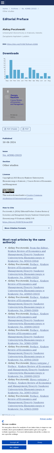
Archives (14, 9)
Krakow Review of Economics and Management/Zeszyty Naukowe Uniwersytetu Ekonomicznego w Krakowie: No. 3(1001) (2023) (28, 320)
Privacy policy (46, 419)
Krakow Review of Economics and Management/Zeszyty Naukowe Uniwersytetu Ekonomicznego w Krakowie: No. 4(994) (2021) (28, 353)
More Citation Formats (15, 228)
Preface (34, 264)
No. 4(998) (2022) (29, 9)
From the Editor (39, 247)
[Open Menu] (2, 2)
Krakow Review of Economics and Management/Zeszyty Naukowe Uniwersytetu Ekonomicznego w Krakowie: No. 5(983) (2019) (28, 402)
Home (5, 9)
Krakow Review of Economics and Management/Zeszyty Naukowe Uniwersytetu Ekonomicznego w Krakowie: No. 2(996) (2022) (28, 271)
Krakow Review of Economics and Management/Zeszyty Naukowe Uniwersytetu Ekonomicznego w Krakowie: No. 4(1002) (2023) (28, 287)
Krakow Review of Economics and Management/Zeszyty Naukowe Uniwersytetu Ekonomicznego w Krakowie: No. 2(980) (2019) (28, 304)
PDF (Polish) (11, 129)
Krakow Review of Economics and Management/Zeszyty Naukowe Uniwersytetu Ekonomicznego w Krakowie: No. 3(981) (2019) (28, 337)
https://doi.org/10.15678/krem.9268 (22, 44)
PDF (27, 129)
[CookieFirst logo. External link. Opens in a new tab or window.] (3, 421)
